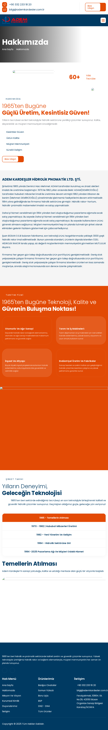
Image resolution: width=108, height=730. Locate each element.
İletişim (6, 711)
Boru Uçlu (43, 695)
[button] (103, 20)
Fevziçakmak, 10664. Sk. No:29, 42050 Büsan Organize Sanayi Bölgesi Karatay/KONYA (90, 701)
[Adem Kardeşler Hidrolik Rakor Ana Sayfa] (14, 20)
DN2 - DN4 (44, 706)
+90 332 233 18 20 (86, 685)
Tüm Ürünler (45, 711)
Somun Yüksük (46, 690)
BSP (40, 700)
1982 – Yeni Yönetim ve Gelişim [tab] (54, 534)
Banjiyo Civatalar (47, 685)
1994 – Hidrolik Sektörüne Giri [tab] (54, 543)
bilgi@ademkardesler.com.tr (91, 690)
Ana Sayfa (7, 49)
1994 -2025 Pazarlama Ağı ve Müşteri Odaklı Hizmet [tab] (54, 551)
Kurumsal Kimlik (10, 700)
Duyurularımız (9, 706)
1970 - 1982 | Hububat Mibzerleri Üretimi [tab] (54, 526)
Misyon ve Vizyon (11, 695)
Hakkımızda (22, 49)
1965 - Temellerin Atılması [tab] (54, 517)
